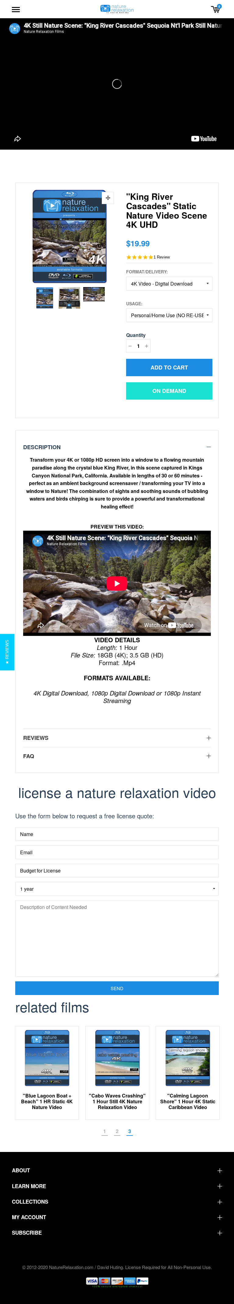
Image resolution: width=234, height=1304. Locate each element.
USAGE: (134, 303)
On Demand (169, 391)
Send (117, 988)
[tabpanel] (47, 1073)
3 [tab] (129, 1131)
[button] (7, 652)
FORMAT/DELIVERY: (147, 272)
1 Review (162, 257)
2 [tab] (117, 1131)
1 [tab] (104, 1131)
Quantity (136, 334)
